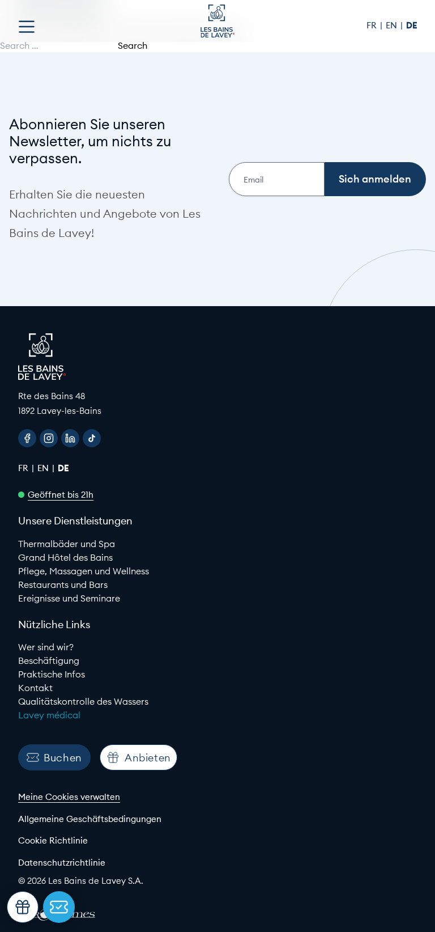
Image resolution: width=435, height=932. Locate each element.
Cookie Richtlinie (53, 840)
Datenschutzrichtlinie (61, 862)
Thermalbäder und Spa (66, 543)
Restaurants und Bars (63, 584)
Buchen (63, 757)
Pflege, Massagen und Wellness (83, 571)
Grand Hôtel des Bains (65, 557)
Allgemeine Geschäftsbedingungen (89, 819)
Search (132, 45)
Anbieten (148, 757)
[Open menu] (26, 26)
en (392, 25)
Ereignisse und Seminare (69, 598)
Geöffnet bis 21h (60, 494)
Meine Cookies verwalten (69, 796)
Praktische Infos (51, 674)
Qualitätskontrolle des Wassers (83, 701)
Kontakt (35, 687)
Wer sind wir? (46, 647)
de (411, 25)
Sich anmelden (375, 178)
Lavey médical (49, 715)
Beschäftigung (48, 660)
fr (372, 25)
